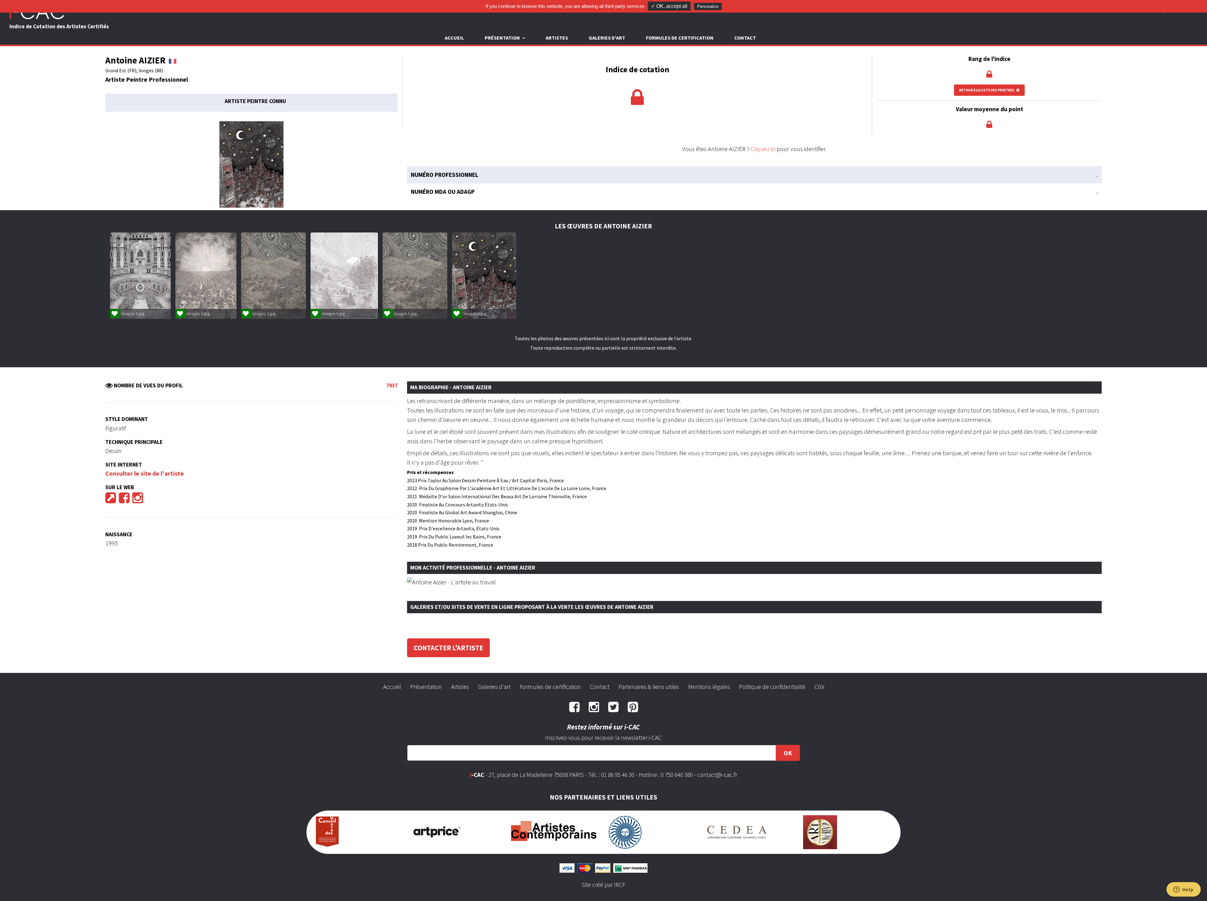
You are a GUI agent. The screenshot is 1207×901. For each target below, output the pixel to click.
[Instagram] (137, 500)
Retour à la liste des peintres (987, 90)
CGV (819, 687)
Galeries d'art (607, 38)
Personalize (708, 6)
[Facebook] (124, 500)
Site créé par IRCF (603, 884)
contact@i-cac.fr (717, 774)
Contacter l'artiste (448, 647)
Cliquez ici (763, 149)
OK (788, 753)
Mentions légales (709, 687)
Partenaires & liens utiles (649, 687)
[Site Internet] (110, 500)
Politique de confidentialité (772, 687)
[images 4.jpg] (344, 275)
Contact (745, 38)
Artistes (557, 38)
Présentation (426, 687)
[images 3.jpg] (273, 275)
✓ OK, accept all (669, 6)
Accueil (454, 38)
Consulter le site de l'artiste (144, 473)
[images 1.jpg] (140, 275)
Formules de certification (680, 38)
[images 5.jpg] (415, 275)
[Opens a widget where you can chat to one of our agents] (1183, 890)
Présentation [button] (503, 38)
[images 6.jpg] (484, 275)
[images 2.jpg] (205, 275)
